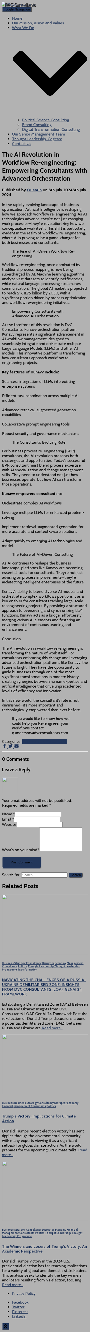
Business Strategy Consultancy (22, 963)
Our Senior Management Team (38, 134)
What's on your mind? (20, 849)
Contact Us (21, 143)
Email (8, 819)
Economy (60, 963)
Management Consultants (44, 741)
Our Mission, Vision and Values (38, 23)
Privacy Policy (24, 1293)
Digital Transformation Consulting (51, 129)
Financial (7, 1106)
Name (8, 814)
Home (17, 18)
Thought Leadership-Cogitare (37, 139)
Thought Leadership (41, 966)
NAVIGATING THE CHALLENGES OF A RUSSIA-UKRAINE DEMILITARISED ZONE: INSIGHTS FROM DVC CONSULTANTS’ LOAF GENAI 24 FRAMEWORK (44, 987)
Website (9, 824)
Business (8, 1103)
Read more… (52, 1028)
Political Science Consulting (45, 120)
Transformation (27, 969)
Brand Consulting (37, 124)
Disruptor (48, 963)
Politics (22, 966)
